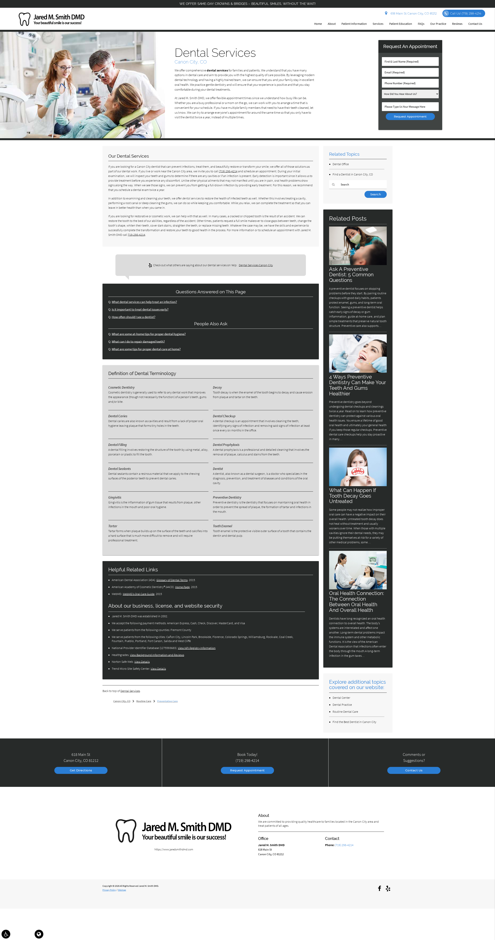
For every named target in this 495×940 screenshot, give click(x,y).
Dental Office (341, 164)
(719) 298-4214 (228, 171)
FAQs (421, 24)
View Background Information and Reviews (157, 655)
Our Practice (438, 24)
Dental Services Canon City (256, 265)
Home (318, 24)
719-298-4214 (136, 235)
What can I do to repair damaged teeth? (138, 342)
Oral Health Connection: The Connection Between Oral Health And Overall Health (356, 601)
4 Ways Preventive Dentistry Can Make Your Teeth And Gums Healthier (357, 385)
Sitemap (122, 889)
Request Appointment (247, 770)
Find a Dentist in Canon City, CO (353, 174)
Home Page (182, 587)
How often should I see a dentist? (133, 317)
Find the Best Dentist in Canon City (354, 722)
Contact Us (475, 24)
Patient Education (400, 24)
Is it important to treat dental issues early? (140, 309)
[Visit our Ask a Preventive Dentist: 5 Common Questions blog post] (358, 264)
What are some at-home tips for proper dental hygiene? (149, 334)
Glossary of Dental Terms (172, 580)
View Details (142, 662)
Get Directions (81, 770)
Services (378, 24)
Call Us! (465, 13)
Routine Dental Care (345, 711)
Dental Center (341, 698)
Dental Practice (342, 705)
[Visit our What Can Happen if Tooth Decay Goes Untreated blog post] (358, 485)
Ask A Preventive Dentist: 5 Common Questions (351, 274)
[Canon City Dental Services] (82, 137)
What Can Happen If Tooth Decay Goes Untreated (352, 495)
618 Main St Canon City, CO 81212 (413, 13)
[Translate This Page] (39, 934)
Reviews (457, 24)
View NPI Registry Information (197, 648)
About (332, 24)
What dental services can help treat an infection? (144, 302)
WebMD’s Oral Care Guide (138, 594)
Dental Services (130, 691)
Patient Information (354, 24)
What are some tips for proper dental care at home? (146, 349)
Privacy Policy (109, 889)
